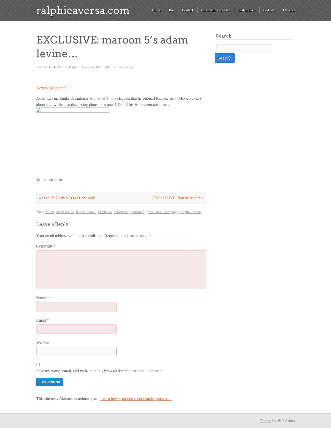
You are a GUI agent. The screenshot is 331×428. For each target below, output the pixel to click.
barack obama (86, 211)
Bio (171, 10)
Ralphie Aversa (80, 66)
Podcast (268, 10)
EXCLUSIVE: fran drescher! (176, 197)
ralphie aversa (123, 66)
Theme (265, 420)
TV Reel (288, 10)
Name (42, 297)
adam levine (65, 211)
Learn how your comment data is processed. (136, 398)
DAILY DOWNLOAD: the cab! (68, 197)
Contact (187, 10)
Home (156, 10)
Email (42, 320)
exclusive (105, 211)
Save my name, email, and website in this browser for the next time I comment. (100, 370)
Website (42, 342)
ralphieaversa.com (83, 10)
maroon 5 (138, 211)
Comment (45, 246)
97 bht (49, 211)
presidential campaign (162, 211)
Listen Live (246, 10)
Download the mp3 (51, 87)
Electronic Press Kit (215, 10)
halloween (121, 211)
